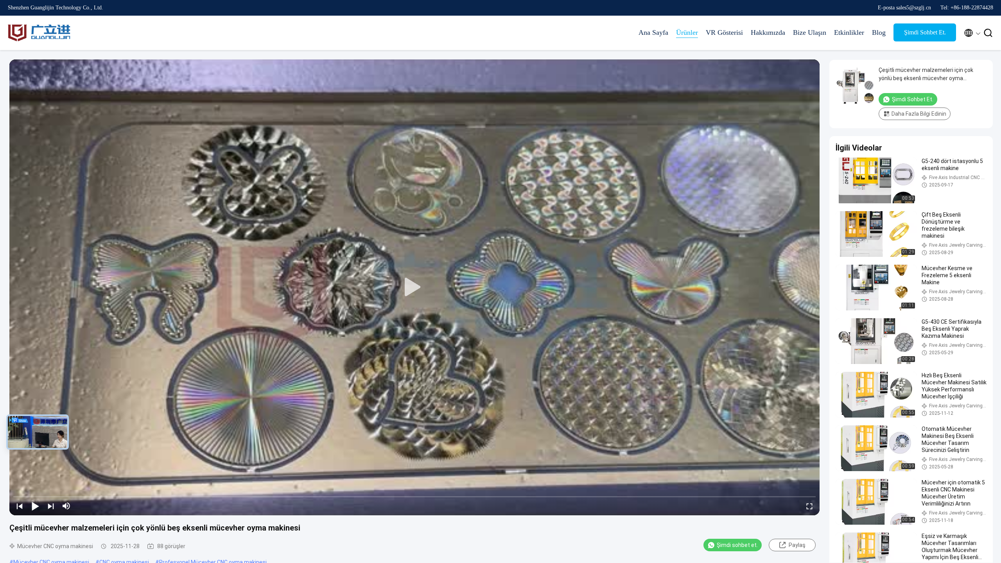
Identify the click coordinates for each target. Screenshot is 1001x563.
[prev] (19, 506)
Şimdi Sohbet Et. (925, 32)
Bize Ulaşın (809, 32)
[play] (414, 287)
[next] (51, 506)
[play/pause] (35, 506)
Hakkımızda (768, 32)
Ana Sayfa (653, 32)
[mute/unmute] (66, 506)
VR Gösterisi (724, 32)
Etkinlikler (849, 32)
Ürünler (687, 32)
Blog (879, 32)
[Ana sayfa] (39, 33)
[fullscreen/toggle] (809, 506)
